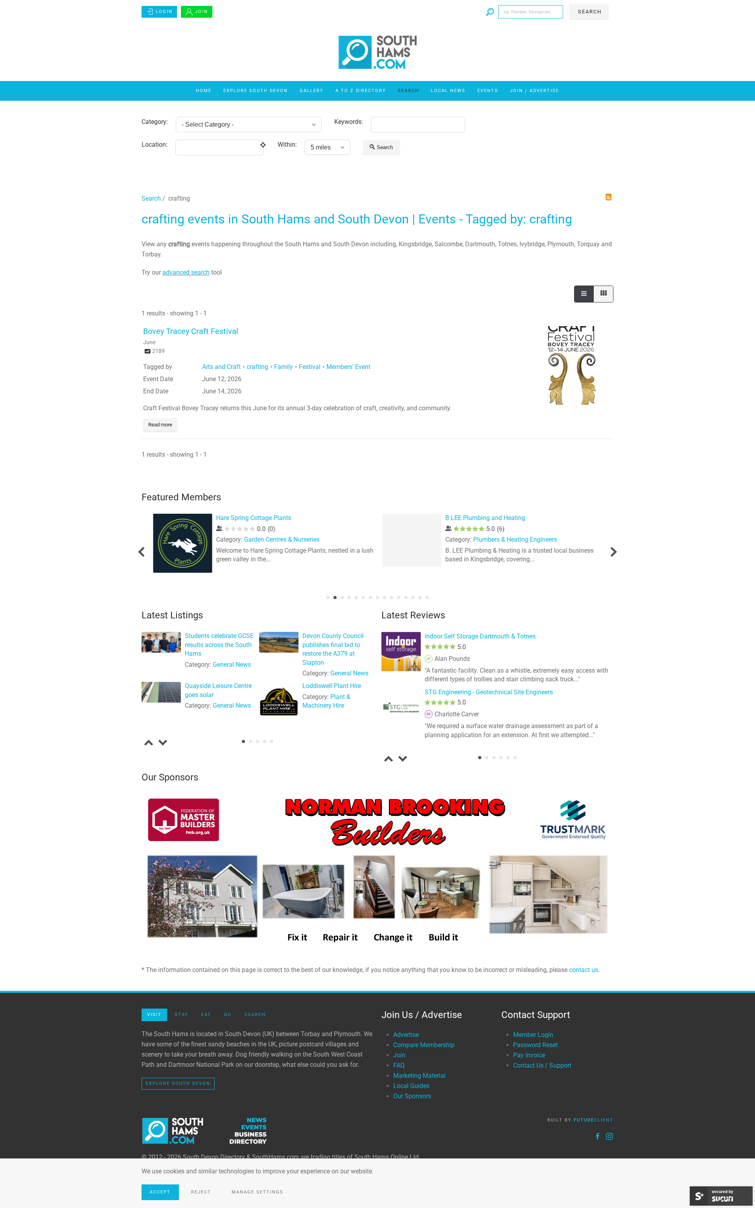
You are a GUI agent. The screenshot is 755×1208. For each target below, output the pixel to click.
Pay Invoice (529, 1055)
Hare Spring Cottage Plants (251, 518)
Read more (160, 425)
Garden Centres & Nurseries (280, 539)
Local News (448, 90)
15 (427, 597)
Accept (160, 1192)
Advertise (406, 1034)
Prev (143, 552)
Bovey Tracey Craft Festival (190, 331)
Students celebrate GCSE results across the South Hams (219, 645)
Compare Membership (424, 1045)
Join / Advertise (534, 90)
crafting (257, 367)
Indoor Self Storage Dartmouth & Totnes (480, 636)
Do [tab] (228, 1014)
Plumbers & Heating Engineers (513, 539)
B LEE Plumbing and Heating (483, 518)
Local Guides (411, 1086)
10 (391, 597)
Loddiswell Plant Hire (331, 686)
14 (420, 597)
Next (612, 552)
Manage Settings (258, 1192)
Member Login (533, 1034)
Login (164, 11)
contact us (583, 970)
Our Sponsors (412, 1096)
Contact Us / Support (542, 1065)
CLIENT (593, 1120)
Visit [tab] (154, 1014)
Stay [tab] (181, 1014)
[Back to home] (377, 52)
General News (232, 664)
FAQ (399, 1065)
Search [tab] (255, 1014)
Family (283, 367)
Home (204, 90)
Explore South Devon (255, 90)
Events (487, 90)
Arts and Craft (221, 367)
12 (405, 597)
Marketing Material (419, 1075)
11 (398, 597)
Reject (201, 1192)
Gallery (312, 90)
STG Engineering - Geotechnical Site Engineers (489, 691)
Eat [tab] (206, 1014)
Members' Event (348, 367)
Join (201, 11)
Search (408, 90)
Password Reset (535, 1045)
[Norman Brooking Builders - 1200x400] (377, 870)
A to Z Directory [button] (360, 90)
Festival (309, 367)
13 (412, 597)
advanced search (186, 272)
